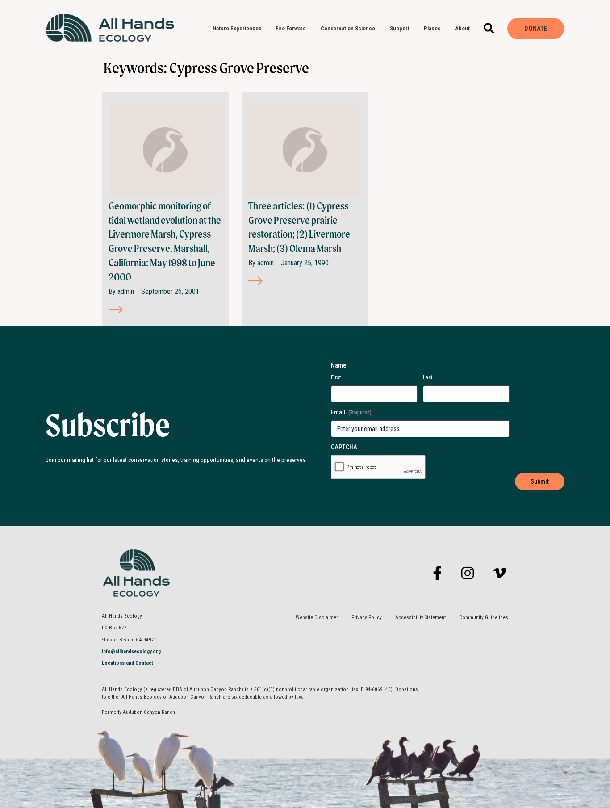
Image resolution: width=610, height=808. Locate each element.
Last (428, 377)
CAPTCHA (344, 447)
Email (351, 412)
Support (399, 28)
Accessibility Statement (420, 617)
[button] (489, 28)
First (336, 377)
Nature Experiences (237, 28)
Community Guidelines (483, 617)
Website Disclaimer (317, 617)
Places (432, 28)
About (462, 28)
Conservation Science (348, 28)
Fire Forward (291, 28)
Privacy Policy (366, 617)
